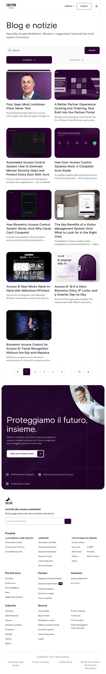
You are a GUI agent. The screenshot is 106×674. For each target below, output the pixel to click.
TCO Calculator (77, 620)
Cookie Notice (65, 662)
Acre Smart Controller (47, 542)
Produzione (9, 629)
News (7, 592)
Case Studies (43, 611)
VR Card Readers (45, 566)
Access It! (76, 547)
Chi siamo (9, 578)
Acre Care (75, 583)
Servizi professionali (79, 578)
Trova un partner (45, 598)
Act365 (90, 547)
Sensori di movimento (47, 552)
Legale (41, 639)
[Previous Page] (17, 371)
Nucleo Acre (10, 583)
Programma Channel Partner (50, 578)
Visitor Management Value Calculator (79, 626)
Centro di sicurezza (46, 634)
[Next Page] (88, 371)
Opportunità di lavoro (14, 597)
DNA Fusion (76, 552)
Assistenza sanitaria (13, 625)
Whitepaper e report (46, 620)
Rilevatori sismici (45, 556)
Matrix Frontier (93, 556)
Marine (8, 643)
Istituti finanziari (11, 616)
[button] (70, 6)
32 (79, 371)
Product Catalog (78, 611)
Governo (8, 620)
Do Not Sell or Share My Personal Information (90, 665)
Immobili (8, 634)
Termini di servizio (40, 662)
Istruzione (9, 611)
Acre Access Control (13, 542)
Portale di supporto (46, 589)
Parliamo (84, 6)
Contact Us (75, 616)
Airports (8, 639)
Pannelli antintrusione (47, 547)
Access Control (78, 542)
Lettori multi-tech (45, 561)
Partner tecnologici (46, 593)
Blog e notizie (43, 616)
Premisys (90, 552)
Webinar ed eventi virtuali (48, 625)
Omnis (74, 561)
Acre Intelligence (12, 588)
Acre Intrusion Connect (14, 547)
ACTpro (75, 556)
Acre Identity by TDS (13, 552)
